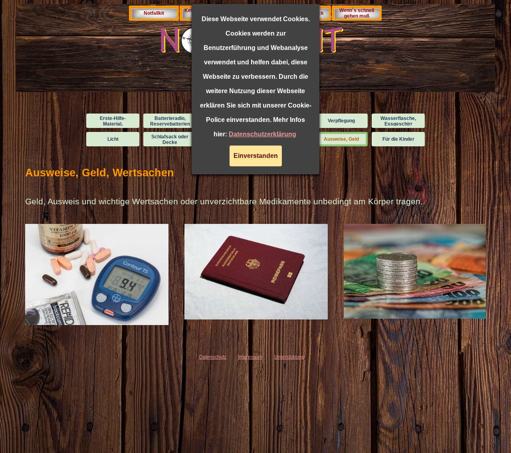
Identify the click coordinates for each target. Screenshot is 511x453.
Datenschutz (212, 357)
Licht (113, 139)
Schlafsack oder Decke (169, 139)
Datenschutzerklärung (262, 134)
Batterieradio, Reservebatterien (170, 121)
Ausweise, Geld (341, 139)
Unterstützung (289, 357)
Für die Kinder (398, 139)
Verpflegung (341, 121)
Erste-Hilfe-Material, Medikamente (112, 124)
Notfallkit (154, 13)
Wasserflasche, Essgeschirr (398, 121)
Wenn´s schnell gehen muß (356, 13)
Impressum (250, 357)
